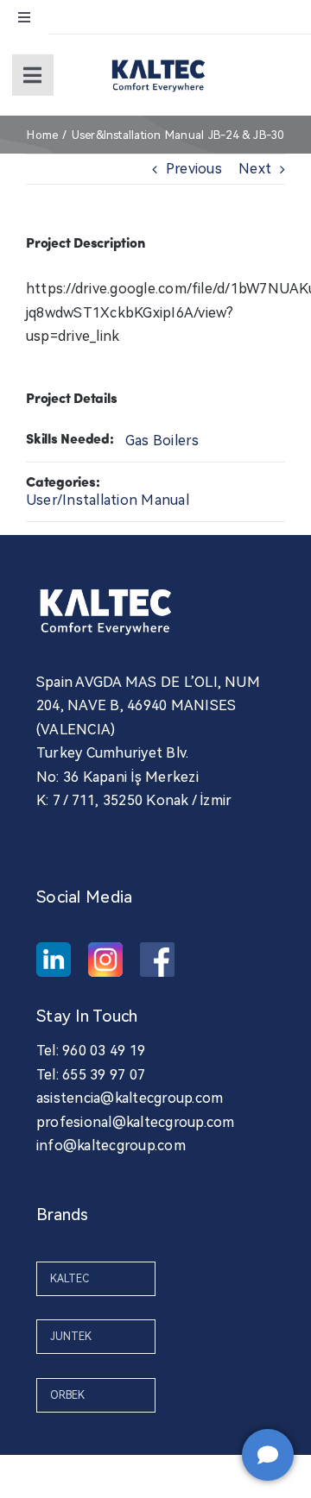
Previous (194, 168)
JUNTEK (71, 1337)
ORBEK (67, 1395)
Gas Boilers (162, 440)
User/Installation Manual (107, 500)
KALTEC (69, 1279)
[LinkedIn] (53, 959)
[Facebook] (157, 959)
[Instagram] (105, 959)
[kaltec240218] (158, 58)
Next (254, 168)
